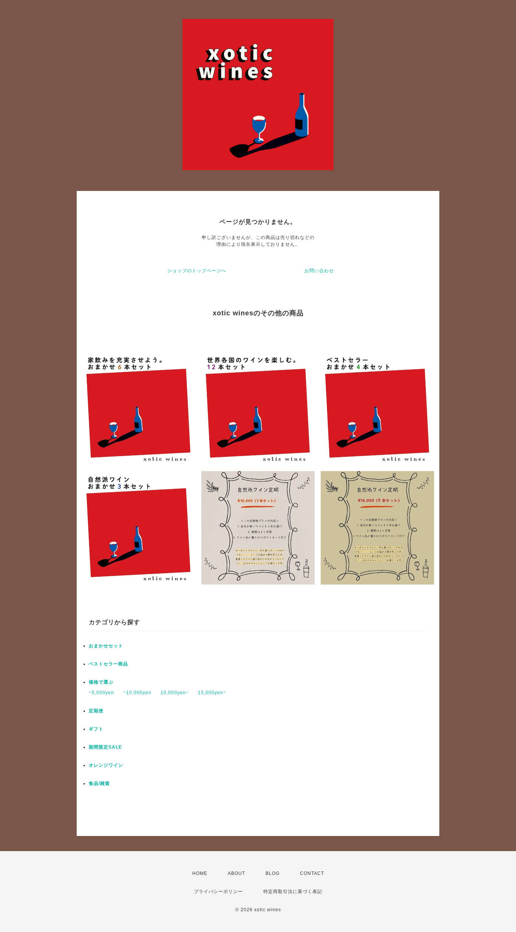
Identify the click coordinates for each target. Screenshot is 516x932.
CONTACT (312, 873)
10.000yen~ (175, 692)
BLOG (273, 873)
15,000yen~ (212, 692)
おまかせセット (106, 645)
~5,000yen (101, 692)
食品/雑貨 (99, 783)
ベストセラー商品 (108, 664)
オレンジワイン (106, 765)
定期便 (96, 710)
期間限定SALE (105, 747)
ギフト (96, 729)
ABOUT (236, 873)
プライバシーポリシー (218, 891)
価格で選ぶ (101, 682)
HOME (199, 873)
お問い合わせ (319, 270)
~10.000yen (137, 692)
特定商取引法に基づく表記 (292, 891)
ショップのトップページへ (196, 270)
